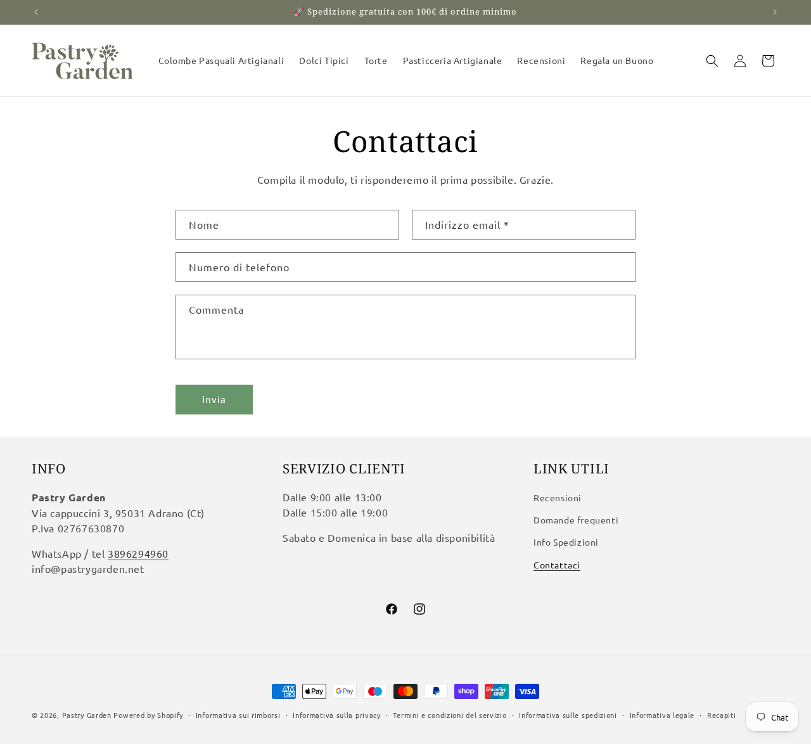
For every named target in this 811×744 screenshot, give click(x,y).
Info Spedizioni (566, 542)
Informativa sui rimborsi (238, 715)
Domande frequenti (575, 519)
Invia (214, 400)
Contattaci (556, 564)
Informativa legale (662, 715)
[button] (712, 61)
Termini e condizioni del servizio (449, 715)
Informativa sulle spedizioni (568, 715)
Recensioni (557, 497)
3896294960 (138, 553)
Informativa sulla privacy (337, 715)
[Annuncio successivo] (775, 12)
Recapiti (721, 715)
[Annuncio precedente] (36, 12)
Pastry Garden (87, 715)
